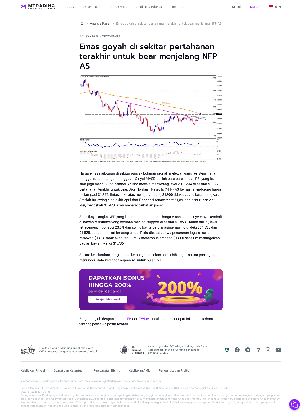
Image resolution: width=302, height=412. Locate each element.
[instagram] (268, 350)
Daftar (255, 6)
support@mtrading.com (108, 381)
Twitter (144, 319)
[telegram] (247, 350)
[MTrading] (38, 6)
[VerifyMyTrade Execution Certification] (28, 350)
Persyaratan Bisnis (106, 370)
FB (129, 319)
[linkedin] (258, 350)
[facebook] (237, 350)
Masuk (236, 6)
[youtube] (278, 350)
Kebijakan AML (139, 370)
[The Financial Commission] (132, 350)
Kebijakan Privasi (33, 370)
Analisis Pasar (100, 23)
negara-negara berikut (158, 402)
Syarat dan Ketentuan (69, 370)
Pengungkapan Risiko (174, 370)
